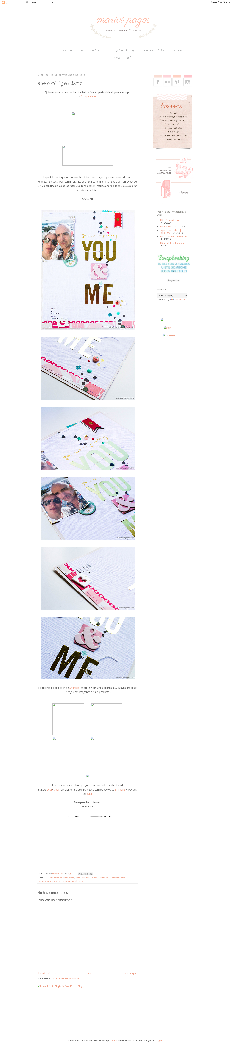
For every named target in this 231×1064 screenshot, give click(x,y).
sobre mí (122, 57)
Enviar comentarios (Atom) (65, 978)
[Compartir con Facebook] (88, 873)
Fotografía (90, 50)
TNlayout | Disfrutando (172, 242)
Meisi (114, 1040)
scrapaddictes (118, 877)
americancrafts (61, 877)
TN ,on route (166, 226)
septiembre (68, 881)
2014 (51, 877)
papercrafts (99, 877)
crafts (78, 877)
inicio (67, 50)
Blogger (159, 1040)
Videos (178, 50)
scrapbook (44, 881)
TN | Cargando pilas (170, 220)
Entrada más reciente (49, 973)
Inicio (90, 973)
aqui (49, 789)
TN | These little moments (173, 236)
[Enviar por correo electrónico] (79, 873)
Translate (181, 299)
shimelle (79, 881)
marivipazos (87, 877)
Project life (153, 50)
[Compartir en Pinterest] (91, 873)
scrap (108, 877)
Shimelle (74, 687)
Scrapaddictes (89, 96)
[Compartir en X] (85, 873)
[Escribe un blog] (82, 873)
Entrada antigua (129, 973)
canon (71, 877)
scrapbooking (121, 50)
